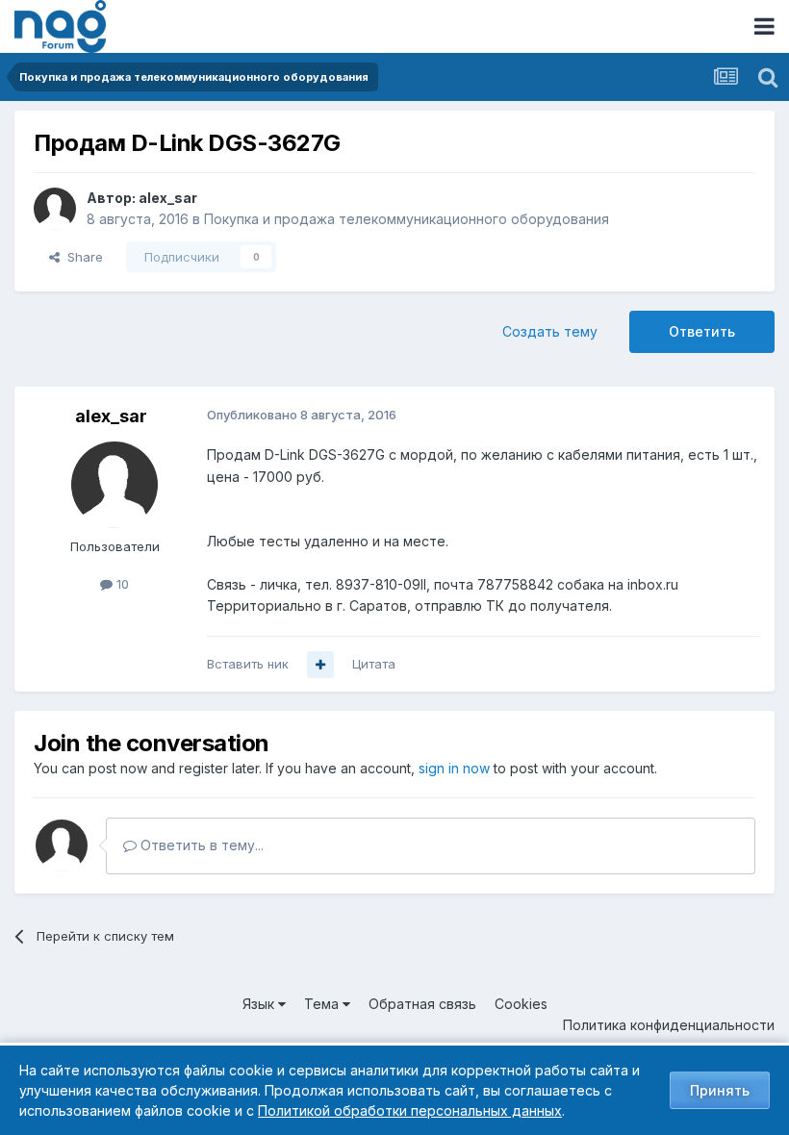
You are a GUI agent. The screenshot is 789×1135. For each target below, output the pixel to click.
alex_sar (168, 197)
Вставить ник (248, 663)
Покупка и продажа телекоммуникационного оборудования (406, 219)
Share (81, 257)
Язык (260, 1004)
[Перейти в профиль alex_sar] (55, 209)
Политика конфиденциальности (669, 1025)
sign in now (454, 768)
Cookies (521, 1004)
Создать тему (550, 331)
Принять (720, 1090)
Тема (323, 1004)
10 (121, 584)
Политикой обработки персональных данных (410, 1110)
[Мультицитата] (320, 664)
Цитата (373, 663)
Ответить (702, 331)
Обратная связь (422, 1004)
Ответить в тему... (200, 845)
